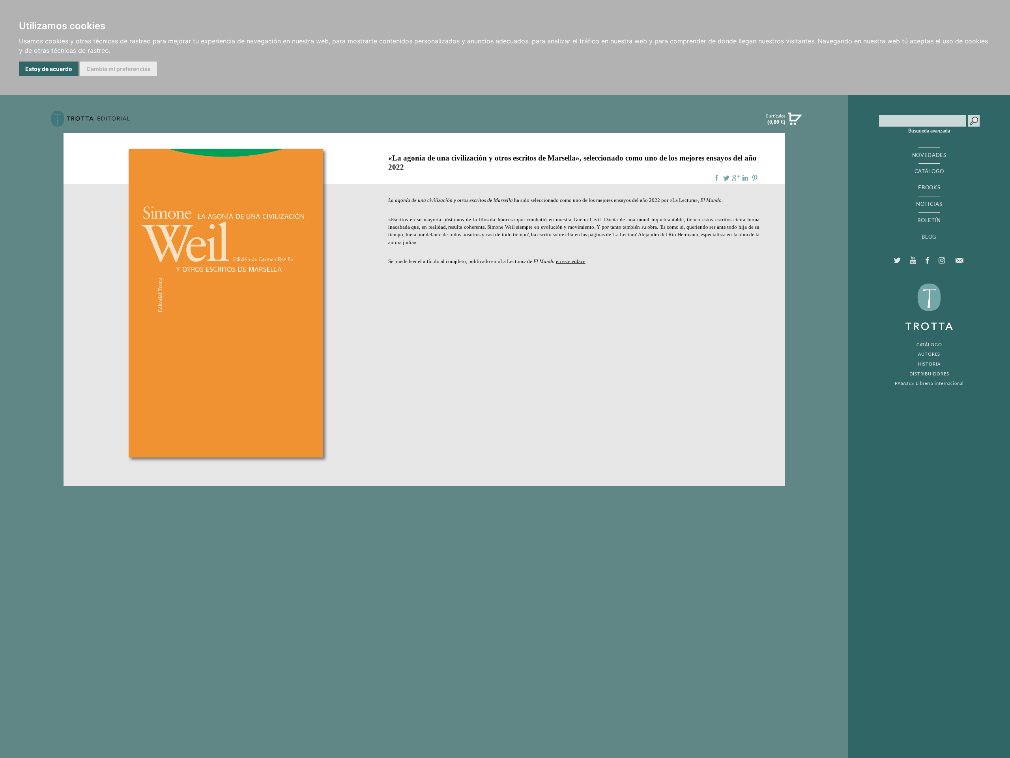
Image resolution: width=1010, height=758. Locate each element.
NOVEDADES (929, 155)
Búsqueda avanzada (929, 131)
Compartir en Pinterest (754, 178)
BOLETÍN (929, 220)
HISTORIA (929, 364)
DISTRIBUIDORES (929, 374)
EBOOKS (929, 187)
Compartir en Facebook (717, 178)
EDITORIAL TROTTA (929, 309)
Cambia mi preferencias (118, 68)
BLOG (929, 237)
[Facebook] (927, 261)
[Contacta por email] (959, 260)
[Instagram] (942, 261)
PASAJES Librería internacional (929, 383)
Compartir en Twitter (726, 178)
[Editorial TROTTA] (90, 122)
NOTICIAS (929, 204)
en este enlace (570, 261)
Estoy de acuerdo (48, 68)
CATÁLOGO (929, 171)
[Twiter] (897, 261)
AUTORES (929, 354)
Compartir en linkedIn (745, 178)
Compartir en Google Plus (736, 178)
